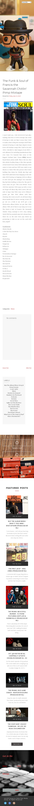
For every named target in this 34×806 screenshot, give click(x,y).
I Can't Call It (14, 389)
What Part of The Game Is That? (14, 414)
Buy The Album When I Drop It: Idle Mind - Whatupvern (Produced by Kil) (17, 524)
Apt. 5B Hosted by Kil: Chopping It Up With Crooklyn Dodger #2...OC (17, 656)
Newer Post (6, 368)
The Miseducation (14, 406)
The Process (14, 408)
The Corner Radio (14, 405)
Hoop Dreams (14, 387)
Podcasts (14, 397)
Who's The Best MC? (14, 416)
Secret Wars (14, 401)
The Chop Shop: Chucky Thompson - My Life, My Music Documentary (17, 726)
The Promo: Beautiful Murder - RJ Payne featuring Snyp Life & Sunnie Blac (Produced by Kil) (17, 616)
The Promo (14, 410)
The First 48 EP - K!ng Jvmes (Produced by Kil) (17, 570)
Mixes (13, 309)
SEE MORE (16, 744)
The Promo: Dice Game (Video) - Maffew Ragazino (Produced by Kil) (17, 693)
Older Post (28, 368)
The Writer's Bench (14, 412)
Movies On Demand (14, 393)
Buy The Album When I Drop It (14, 385)
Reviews (14, 399)
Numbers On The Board (14, 395)
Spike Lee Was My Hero (14, 403)
